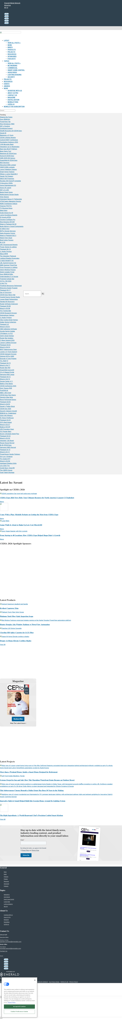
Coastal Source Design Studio (10, 297)
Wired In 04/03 (5, 404)
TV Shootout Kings (6, 208)
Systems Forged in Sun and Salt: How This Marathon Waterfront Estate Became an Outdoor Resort (37, 780)
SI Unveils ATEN (5, 217)
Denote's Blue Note (6, 397)
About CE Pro (13, 93)
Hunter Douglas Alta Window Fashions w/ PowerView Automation (25, 624)
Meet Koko (3, 210)
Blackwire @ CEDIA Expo (8, 153)
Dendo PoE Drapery (6, 176)
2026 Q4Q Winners (6, 415)
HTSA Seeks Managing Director (10, 201)
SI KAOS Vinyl (4, 229)
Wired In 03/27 (5, 425)
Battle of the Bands (6, 384)
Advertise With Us (15, 91)
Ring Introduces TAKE (7, 124)
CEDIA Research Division (8, 313)
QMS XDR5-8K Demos (7, 158)
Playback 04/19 (5, 363)
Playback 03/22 (5, 436)
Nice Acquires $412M (7, 222)
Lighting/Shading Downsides (9, 258)
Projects (11, 52)
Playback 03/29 (5, 420)
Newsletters (13, 102)
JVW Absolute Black (7, 144)
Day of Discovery (6, 292)
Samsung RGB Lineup (7, 374)
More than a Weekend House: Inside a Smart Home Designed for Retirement (28, 772)
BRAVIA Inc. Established (8, 413)
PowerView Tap (5, 122)
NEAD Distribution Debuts (8, 204)
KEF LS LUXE (4, 190)
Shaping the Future (6, 117)
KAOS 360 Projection (7, 179)
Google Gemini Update (7, 331)
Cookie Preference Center (19, 1011)
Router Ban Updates (6, 338)
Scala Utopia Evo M (6, 213)
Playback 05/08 (5, 306)
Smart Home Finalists (7, 172)
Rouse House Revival (7, 443)
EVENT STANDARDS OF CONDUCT (39, 982)
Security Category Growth (8, 411)
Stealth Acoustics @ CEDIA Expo (11, 131)
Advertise (7, 5)
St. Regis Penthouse (7, 418)
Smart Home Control (16, 70)
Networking (12, 65)
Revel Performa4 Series (8, 400)
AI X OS (2, 242)
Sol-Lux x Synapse (6, 456)
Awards (7, 86)
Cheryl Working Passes (8, 270)
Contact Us (12, 95)
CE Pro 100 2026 (5, 281)
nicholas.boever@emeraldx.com (10, 948)
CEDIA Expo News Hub (7, 295)
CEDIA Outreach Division (8, 354)
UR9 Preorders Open (7, 429)
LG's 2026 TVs (5, 466)
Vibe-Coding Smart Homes (9, 320)
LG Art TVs (3, 283)
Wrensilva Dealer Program (8, 288)
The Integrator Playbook (8, 256)
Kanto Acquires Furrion (7, 233)
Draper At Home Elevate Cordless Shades (15, 640)
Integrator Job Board (7, 441)
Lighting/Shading (14, 75)
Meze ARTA (4, 254)
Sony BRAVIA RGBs (6, 274)
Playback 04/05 (5, 402)
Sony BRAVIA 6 (5, 119)
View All (2, 645)
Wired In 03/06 (5, 461)
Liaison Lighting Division (8, 343)
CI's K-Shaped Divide (7, 372)
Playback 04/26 (5, 345)
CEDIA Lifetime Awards (8, 138)
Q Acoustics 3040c (6, 183)
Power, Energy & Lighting (8, 247)
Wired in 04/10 (5, 379)
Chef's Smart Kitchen (7, 336)
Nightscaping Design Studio (9, 194)
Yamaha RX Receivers (7, 302)
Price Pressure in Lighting (8, 267)
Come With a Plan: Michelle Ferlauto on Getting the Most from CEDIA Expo (29, 514)
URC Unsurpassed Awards (9, 245)
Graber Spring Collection (8, 322)
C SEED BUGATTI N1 (7, 261)
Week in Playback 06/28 (8, 224)
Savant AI (3, 133)
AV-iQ (6, 8)
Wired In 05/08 (5, 308)
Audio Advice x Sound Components (11, 226)
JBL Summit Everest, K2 (8, 263)
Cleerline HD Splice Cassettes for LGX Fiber (17, 632)
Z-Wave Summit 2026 (7, 340)
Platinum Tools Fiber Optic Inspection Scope (16, 616)
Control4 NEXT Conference (9, 140)
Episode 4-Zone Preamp (8, 359)
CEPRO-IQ (6, 924)
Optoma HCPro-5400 (7, 356)
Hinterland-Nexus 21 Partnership (11, 199)
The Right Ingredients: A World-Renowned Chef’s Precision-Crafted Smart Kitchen (31, 815)
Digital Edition (13, 100)
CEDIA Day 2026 (5, 409)
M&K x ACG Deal (5, 393)
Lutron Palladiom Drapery (8, 169)
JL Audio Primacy (6, 317)
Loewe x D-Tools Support (8, 352)
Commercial (12, 68)
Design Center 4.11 (6, 381)
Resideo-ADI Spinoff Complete (10, 181)
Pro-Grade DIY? (5, 459)
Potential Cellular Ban (7, 279)
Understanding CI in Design (9, 276)
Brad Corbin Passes (6, 240)
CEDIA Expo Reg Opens (8, 395)
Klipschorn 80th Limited (8, 165)
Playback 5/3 (4, 324)
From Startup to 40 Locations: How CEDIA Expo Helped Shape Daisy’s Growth (30, 535)
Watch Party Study (6, 238)
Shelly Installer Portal (7, 272)
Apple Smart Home (6, 192)
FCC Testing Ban (5, 311)
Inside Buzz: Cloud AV (7, 468)
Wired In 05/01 (5, 327)
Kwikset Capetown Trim (9, 608)
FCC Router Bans (5, 431)
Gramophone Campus (7, 315)
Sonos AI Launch (5, 188)
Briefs (10, 47)
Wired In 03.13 (5, 452)
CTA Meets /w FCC (6, 333)
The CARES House (6, 470)
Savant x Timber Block (7, 406)
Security (11, 77)
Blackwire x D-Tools (6, 135)
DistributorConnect (6, 128)
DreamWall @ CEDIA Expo (8, 160)
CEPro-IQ (11, 104)
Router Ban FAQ (5, 368)
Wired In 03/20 (5, 438)
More (6, 88)
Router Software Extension (9, 304)
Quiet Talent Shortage (7, 472)
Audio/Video (12, 72)
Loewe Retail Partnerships (9, 299)
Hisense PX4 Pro (6, 206)
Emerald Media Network (12, 3)
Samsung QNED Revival (8, 447)
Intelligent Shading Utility (8, 463)
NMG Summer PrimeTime (8, 265)
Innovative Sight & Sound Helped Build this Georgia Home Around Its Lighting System (32, 801)
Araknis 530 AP (5, 427)
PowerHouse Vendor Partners (10, 454)
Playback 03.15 (5, 450)
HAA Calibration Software (8, 329)
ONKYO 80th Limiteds (7, 167)
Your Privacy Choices (54, 982)
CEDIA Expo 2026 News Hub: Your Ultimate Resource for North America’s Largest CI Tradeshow (37, 497)
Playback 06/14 (5, 249)
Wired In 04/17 (5, 365)
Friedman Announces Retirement (11, 286)
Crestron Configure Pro (7, 220)
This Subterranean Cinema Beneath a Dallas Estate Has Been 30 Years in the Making (32, 790)
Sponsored (12, 56)
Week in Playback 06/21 (8, 235)
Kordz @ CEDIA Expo (7, 156)
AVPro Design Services (8, 231)
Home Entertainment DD (8, 185)
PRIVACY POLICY (73, 982)
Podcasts (12, 59)
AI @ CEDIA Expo (6, 445)
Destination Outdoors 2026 (9, 142)
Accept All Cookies (19, 1006)
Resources (12, 54)
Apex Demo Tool (5, 151)
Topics (6, 61)
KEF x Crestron (5, 126)
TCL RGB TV (4, 361)
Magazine (11, 97)
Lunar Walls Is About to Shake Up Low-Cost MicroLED (21, 525)
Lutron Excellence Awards (8, 215)
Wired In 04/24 (5, 347)
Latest (6, 40)
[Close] (35, 980)
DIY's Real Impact (6, 422)
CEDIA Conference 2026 (8, 386)
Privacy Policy (11, 1002)
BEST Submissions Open (8, 349)
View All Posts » (14, 43)
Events (6, 84)
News (10, 45)
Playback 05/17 (5, 290)
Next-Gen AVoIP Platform (8, 149)
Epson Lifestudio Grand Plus (9, 434)
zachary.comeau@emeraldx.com (10, 941)
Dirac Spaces (4, 197)
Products (12, 50)
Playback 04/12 (5, 377)
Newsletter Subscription (14, 106)
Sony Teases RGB (6, 388)
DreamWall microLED (7, 370)
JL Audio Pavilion (6, 251)
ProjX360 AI (4, 390)
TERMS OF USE (64, 982)
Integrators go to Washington (9, 147)
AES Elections (4, 163)
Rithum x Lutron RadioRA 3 (9, 174)
